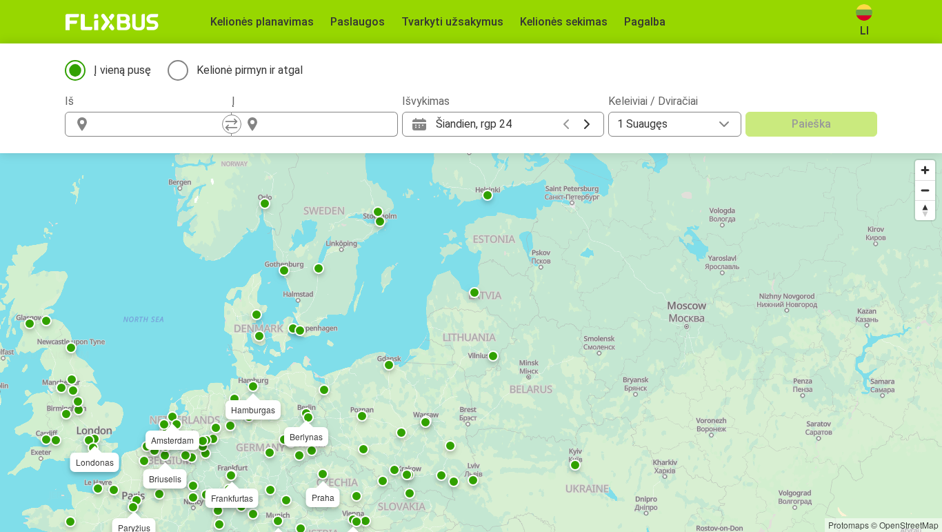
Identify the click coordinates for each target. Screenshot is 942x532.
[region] (471, 342)
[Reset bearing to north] (925, 210)
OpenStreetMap (909, 525)
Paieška (811, 123)
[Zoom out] (925, 190)
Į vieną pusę (122, 70)
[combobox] (161, 124)
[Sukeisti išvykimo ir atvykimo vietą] (231, 124)
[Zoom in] (925, 170)
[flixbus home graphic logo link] (112, 22)
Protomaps (848, 525)
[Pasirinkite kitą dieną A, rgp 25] (587, 124)
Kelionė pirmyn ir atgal (250, 70)
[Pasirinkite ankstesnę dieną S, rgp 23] (566, 124)
